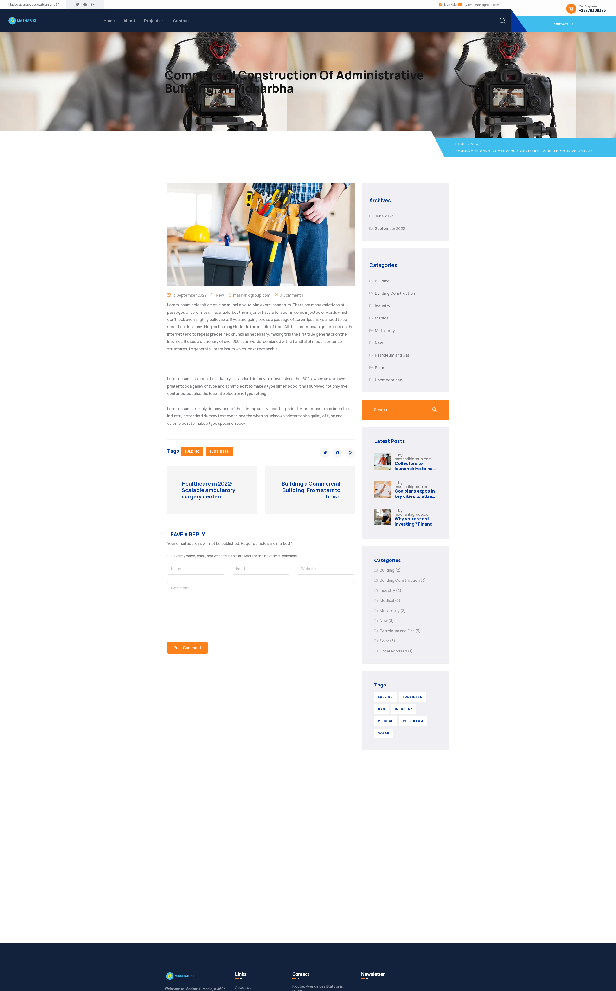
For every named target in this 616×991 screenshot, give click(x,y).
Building (382, 281)
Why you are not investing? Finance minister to (415, 524)
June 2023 (384, 216)
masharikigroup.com (251, 295)
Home (109, 20)
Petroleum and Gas (392, 355)
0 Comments (291, 295)
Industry (382, 305)
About (129, 20)
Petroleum (413, 721)
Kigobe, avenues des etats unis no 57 (33, 5)
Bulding (192, 452)
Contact (181, 20)
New (475, 144)
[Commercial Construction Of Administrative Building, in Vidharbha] (325, 453)
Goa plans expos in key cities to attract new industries (416, 496)
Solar (379, 367)
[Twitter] (77, 4)
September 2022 (390, 228)
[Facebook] (85, 4)
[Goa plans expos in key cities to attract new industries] (382, 489)
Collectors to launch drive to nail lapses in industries (415, 468)
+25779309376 (592, 10)
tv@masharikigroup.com (482, 5)
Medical (382, 318)
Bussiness (219, 452)
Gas (381, 709)
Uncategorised (388, 380)
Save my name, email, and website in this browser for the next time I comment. (235, 556)
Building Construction (395, 293)
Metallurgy (385, 330)
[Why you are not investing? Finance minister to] (382, 517)
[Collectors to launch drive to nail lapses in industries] (382, 461)
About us (243, 987)
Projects (152, 20)
